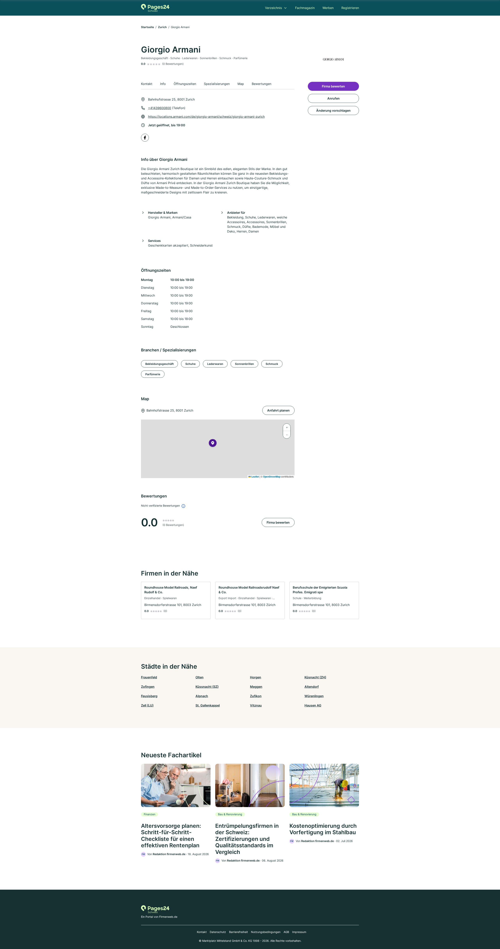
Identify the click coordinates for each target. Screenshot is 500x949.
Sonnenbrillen (244, 363)
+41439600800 (159, 108)
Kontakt (202, 932)
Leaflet (255, 476)
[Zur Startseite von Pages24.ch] (155, 8)
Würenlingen (314, 696)
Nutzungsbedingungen (265, 932)
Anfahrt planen (278, 410)
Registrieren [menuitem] (350, 8)
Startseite (147, 27)
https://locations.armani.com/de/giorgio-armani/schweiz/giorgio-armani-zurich (206, 117)
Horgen (255, 677)
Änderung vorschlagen (333, 110)
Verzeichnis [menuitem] (273, 8)
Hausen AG (312, 705)
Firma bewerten (278, 522)
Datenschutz (218, 932)
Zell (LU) (147, 705)
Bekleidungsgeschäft (159, 363)
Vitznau (256, 705)
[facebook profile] (145, 138)
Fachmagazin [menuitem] (305, 8)
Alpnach (202, 696)
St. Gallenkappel (208, 705)
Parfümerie (152, 374)
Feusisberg (149, 696)
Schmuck (272, 363)
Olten (200, 677)
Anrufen (333, 98)
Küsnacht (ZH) (315, 677)
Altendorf (311, 687)
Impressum (299, 932)
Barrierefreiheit (238, 932)
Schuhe (190, 363)
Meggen (256, 687)
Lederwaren (215, 363)
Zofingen (147, 687)
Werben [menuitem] (328, 8)
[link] (176, 600)
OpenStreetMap (271, 476)
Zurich (162, 27)
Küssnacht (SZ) (207, 687)
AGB (286, 932)
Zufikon (256, 696)
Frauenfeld (149, 677)
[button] (213, 444)
